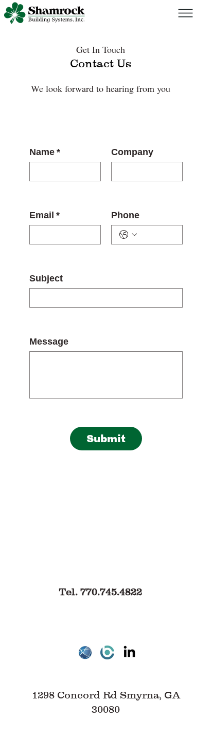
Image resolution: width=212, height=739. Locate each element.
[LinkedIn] (129, 652)
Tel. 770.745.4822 (100, 591)
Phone (125, 215)
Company (132, 152)
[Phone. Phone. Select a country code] (128, 235)
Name (44, 152)
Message (48, 341)
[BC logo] (107, 652)
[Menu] (184, 13)
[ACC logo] (85, 652)
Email (44, 215)
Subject (46, 278)
